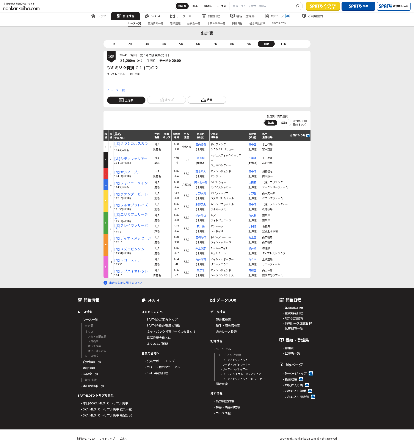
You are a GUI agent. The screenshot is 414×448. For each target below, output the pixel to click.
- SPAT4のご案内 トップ (161, 319)
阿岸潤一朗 (200, 182)
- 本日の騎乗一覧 (92, 386)
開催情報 (128, 16)
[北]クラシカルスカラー (131, 145)
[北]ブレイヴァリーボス (131, 227)
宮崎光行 (201, 237)
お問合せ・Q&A (86, 438)
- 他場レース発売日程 (297, 323)
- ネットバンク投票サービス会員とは (170, 331)
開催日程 (214, 16)
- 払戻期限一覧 (293, 328)
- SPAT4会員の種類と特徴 (162, 325)
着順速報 (175, 23)
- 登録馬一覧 (291, 353)
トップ (101, 16)
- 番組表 (288, 348)
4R (164, 44)
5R (181, 44)
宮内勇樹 (201, 144)
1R (113, 44)
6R (198, 44)
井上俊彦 (201, 248)
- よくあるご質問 (156, 343)
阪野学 (201, 270)
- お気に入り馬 (293, 385)
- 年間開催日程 (293, 308)
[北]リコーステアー (129, 260)
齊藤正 (252, 270)
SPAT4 (155, 16)
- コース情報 (222, 413)
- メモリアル (222, 349)
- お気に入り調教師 (296, 397)
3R (147, 44)
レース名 (221, 6)
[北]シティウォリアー (130, 158)
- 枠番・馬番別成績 (227, 407)
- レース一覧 (89, 319)
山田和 (252, 182)
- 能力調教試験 (224, 401)
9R (249, 44)
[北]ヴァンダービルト (131, 194)
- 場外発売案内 (293, 318)
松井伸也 (201, 215)
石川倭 (201, 226)
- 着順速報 (88, 368)
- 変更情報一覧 (91, 362)
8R (232, 44)
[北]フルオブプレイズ (131, 205)
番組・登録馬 (245, 16)
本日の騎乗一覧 (216, 23)
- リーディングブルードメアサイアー (242, 374)
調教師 (208, 6)
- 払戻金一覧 (89, 374)
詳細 (284, 123)
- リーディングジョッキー (236, 360)
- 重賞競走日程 (293, 313)
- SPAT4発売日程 (156, 373)
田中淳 (252, 171)
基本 (271, 123)
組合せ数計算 (257, 23)
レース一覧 (134, 23)
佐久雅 (252, 215)
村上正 (252, 237)
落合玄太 (201, 171)
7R (215, 44)
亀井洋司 (201, 259)
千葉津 (252, 158)
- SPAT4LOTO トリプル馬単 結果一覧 (106, 409)
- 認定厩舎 (221, 384)
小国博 (252, 226)
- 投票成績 (290, 379)
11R (283, 44)
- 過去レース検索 (225, 331)
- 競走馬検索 (222, 319)
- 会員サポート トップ (160, 361)
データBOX (183, 16)
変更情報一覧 (155, 23)
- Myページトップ (295, 373)
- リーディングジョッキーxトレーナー (243, 378)
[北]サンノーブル (127, 172)
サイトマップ (107, 438)
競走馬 (182, 6)
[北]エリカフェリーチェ (131, 215)
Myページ (277, 16)
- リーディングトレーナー (236, 364)
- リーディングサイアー (234, 369)
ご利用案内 (315, 16)
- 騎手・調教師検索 (227, 325)
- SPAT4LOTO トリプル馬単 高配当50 (106, 415)
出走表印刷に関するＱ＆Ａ (126, 282)
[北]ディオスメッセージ (132, 238)
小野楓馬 (201, 193)
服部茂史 (201, 204)
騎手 (195, 6)
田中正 (252, 144)
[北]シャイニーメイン (131, 183)
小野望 (252, 193)
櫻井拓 (252, 248)
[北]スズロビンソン (129, 249)
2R (130, 44)
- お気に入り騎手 (294, 391)
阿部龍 (201, 158)
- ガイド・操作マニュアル (162, 367)
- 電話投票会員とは (158, 337)
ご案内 (123, 438)
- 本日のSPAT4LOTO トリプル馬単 (104, 403)
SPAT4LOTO (279, 23)
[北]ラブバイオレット (131, 271)
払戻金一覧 (193, 23)
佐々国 (252, 259)
